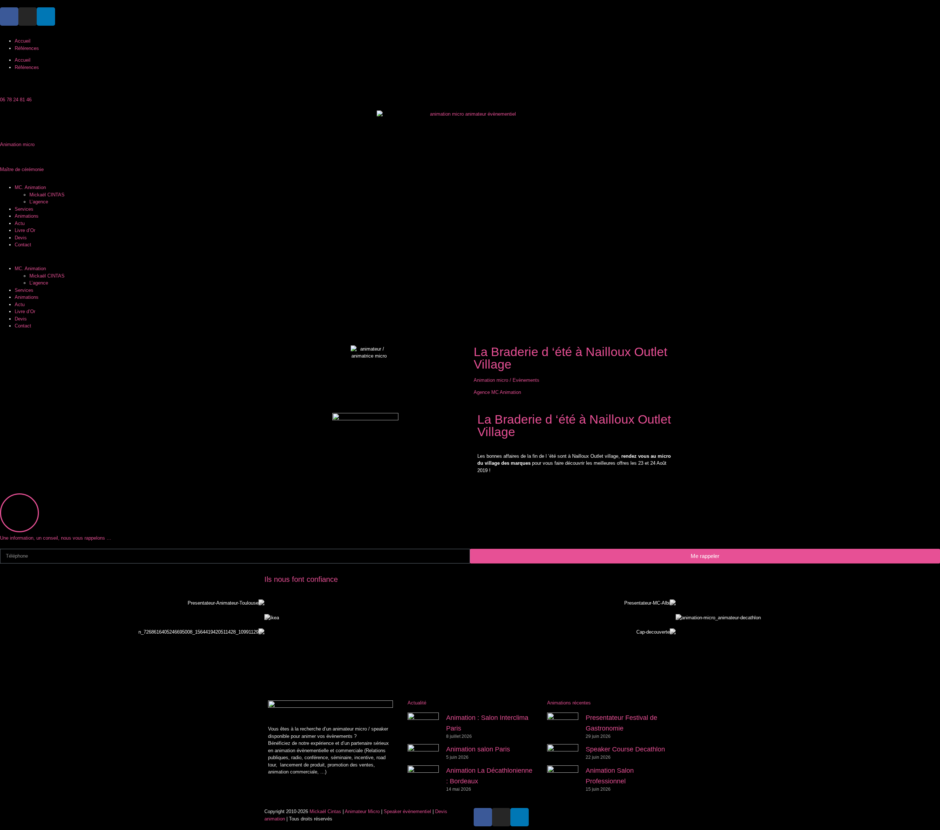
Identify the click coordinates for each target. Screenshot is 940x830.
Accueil (22, 41)
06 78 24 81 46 (16, 99)
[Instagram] (27, 16)
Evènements (526, 380)
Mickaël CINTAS (47, 194)
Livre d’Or (25, 230)
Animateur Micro (362, 811)
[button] (470, 257)
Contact (23, 244)
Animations (27, 216)
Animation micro (491, 380)
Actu (20, 223)
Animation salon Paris (478, 749)
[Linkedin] (46, 16)
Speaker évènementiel (407, 811)
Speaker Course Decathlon (625, 749)
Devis (21, 237)
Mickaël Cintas (325, 811)
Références (27, 48)
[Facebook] (9, 16)
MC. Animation (30, 187)
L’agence (38, 201)
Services (24, 209)
